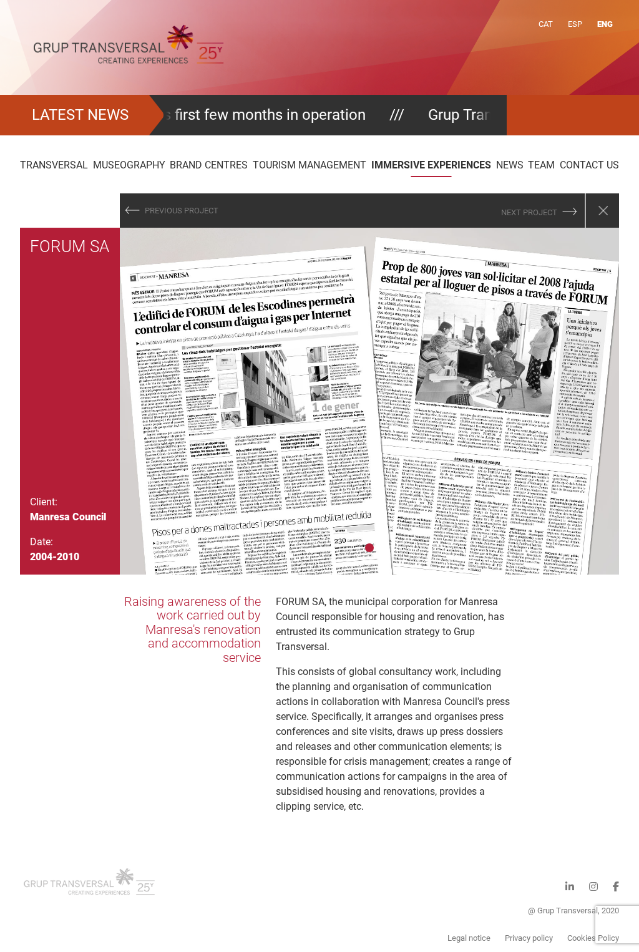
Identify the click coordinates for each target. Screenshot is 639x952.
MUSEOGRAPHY (129, 165)
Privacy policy (529, 938)
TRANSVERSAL (54, 165)
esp (575, 24)
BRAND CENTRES (209, 165)
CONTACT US (589, 165)
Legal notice (468, 938)
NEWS (510, 165)
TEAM (541, 165)
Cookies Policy (593, 938)
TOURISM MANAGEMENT (309, 165)
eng (605, 24)
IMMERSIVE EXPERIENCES (431, 165)
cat (546, 24)
